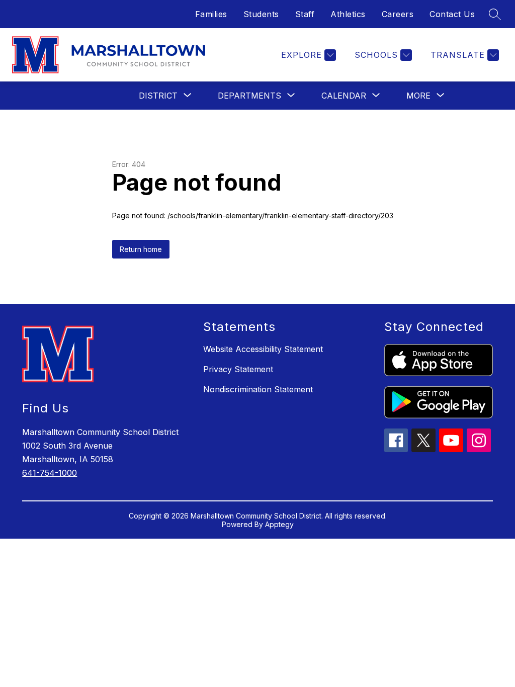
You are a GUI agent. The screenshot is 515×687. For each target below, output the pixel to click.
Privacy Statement (238, 369)
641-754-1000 (49, 473)
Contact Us (452, 14)
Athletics (348, 14)
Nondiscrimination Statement (258, 389)
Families (211, 14)
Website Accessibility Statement (263, 349)
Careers (398, 14)
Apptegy (279, 524)
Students (261, 14)
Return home (141, 249)
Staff (305, 14)
